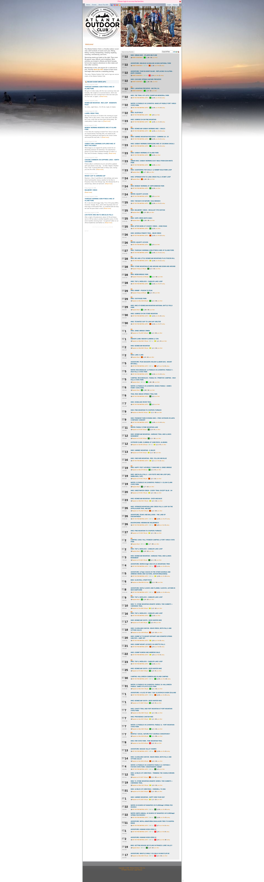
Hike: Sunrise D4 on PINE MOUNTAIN (143, 119)
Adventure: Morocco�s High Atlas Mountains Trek (150, 564)
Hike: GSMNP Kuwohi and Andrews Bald (145, 652)
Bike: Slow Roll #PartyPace (141, 580)
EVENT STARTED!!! (137, 57)
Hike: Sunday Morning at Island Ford (145, 153)
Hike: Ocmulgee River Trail (141, 402)
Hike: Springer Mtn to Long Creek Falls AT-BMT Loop (151, 177)
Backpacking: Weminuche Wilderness (145, 522)
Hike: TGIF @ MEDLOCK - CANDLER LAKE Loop (147, 281)
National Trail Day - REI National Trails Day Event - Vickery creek (144, 9)
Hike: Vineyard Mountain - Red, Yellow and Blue (149, 458)
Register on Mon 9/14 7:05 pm (140, 688)
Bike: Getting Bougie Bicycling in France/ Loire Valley (151, 845)
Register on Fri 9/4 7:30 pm (139, 452)
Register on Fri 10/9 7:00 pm (139, 622)
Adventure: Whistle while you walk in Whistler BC (150, 853)
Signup (175, 4)
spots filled (156, 114)
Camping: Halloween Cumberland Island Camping (149, 676)
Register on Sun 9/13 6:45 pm (140, 743)
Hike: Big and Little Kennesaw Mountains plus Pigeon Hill (153, 258)
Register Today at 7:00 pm (139, 268)
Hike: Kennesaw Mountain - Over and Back (146, 498)
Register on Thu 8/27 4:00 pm (140, 333)
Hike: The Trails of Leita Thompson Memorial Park (150, 95)
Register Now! (136, 172)
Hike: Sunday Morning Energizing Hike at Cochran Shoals (152, 143)
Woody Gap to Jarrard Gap (95, 176)
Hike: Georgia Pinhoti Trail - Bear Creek (146, 233)
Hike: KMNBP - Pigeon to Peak (141, 290)
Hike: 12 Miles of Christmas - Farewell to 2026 (148, 789)
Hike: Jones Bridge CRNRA (140, 330)
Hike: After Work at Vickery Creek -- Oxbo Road (149, 226)
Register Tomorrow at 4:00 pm (140, 276)
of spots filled (152, 57)
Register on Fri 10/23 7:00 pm (140, 703)
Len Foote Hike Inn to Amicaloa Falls (99, 215)
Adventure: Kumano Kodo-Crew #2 (143, 837)
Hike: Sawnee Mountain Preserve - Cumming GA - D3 (150, 136)
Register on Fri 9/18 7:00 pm (139, 533)
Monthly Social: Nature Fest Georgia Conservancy (150, 734)
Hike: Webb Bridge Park (139, 274)
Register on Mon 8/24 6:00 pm (140, 736)
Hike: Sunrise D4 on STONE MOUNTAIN (144, 313)
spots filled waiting (158, 65)
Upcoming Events (127, 52)
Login (169, 4)
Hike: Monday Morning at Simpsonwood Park (147, 186)
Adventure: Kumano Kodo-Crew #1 (143, 829)
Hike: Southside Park (139, 298)
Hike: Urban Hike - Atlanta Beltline (144, 55)
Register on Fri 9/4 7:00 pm (139, 438)
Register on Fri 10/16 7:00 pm (140, 670)
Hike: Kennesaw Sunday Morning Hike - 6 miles (148, 128)
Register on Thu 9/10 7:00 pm (140, 510)
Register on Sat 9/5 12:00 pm (140, 444)
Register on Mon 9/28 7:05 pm (140, 729)
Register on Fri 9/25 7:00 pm (139, 560)
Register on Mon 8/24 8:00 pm (140, 300)
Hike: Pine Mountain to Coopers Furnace (146, 410)
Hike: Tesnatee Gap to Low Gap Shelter (146, 321)
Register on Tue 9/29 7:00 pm (140, 608)
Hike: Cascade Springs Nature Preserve (146, 79)
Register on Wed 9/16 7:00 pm (140, 501)
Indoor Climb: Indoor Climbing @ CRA (145, 339)
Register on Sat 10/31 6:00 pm (140, 761)
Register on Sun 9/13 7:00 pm (140, 719)
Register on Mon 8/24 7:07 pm (140, 855)
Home (88, 4)
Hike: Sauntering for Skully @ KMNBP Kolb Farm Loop (151, 170)
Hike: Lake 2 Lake (137, 355)
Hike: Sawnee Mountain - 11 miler (143, 450)
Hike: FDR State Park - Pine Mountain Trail (146, 741)
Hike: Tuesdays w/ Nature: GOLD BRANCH (145, 201)
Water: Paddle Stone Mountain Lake (144, 427)
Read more (103, 96)
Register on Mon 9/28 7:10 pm (140, 713)
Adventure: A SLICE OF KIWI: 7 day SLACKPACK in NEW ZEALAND (153, 692)
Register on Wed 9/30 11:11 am (140, 582)
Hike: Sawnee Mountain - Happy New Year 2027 (148, 797)
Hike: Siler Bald (137, 112)
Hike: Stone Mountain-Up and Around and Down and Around (153, 266)
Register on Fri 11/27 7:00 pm (140, 777)
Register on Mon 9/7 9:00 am (139, 469)
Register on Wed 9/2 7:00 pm (140, 412)
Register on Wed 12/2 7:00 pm (140, 785)
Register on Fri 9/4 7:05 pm (139, 429)
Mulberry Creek (91, 190)
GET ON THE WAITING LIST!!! (140, 97)
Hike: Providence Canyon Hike (142, 717)
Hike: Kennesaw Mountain (140, 346)
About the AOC (103, 4)
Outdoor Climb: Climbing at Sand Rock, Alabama (149, 442)
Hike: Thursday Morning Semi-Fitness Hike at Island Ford (152, 250)
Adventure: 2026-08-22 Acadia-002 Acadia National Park (151, 63)
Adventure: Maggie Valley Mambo (143, 749)
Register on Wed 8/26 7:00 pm (140, 341)
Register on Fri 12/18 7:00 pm (140, 791)
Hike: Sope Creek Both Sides (141, 218)
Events (94, 4)
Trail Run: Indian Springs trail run (144, 394)
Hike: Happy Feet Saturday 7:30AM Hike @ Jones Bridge (151, 467)
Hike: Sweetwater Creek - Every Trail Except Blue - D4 (151, 490)
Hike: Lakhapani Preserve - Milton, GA (145, 88)
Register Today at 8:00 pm (139, 292)
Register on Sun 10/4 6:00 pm (140, 632)
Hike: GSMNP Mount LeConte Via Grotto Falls (148, 644)
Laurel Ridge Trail (92, 113)
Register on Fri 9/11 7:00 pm (139, 478)
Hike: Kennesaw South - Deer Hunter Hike (146, 620)
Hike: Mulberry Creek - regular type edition (148, 210)
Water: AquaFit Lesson (139, 194)
